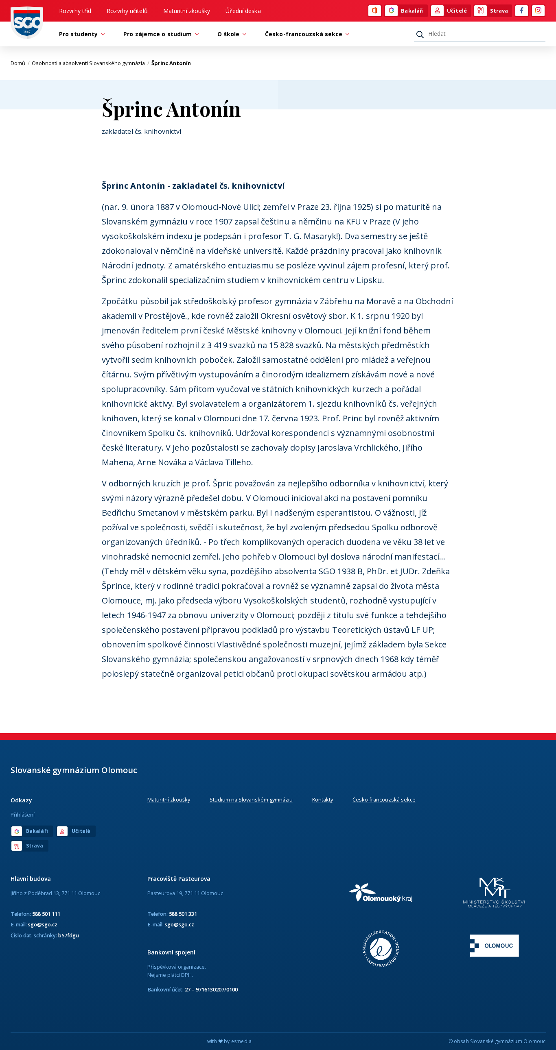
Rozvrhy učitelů (127, 11)
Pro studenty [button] (78, 34)
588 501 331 (183, 913)
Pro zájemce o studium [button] (157, 34)
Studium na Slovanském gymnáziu (251, 799)
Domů (20, 63)
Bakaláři (412, 10)
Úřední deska (242, 11)
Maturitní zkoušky (186, 11)
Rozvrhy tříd (75, 11)
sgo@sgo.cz (42, 924)
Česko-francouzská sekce (384, 799)
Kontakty (322, 799)
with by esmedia (229, 1041)
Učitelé (457, 10)
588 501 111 (46, 913)
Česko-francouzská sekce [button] (303, 34)
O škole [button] (228, 34)
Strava (499, 10)
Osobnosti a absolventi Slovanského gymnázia (90, 63)
